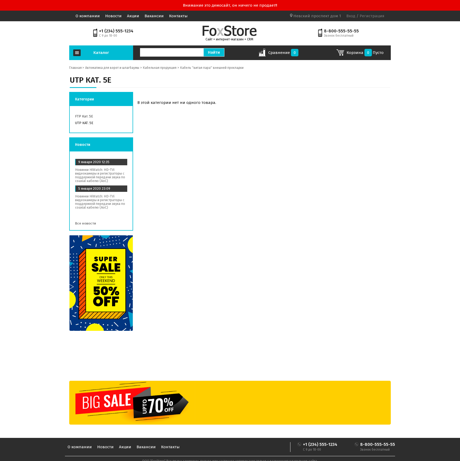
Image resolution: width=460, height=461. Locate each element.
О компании (88, 16)
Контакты (178, 16)
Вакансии (154, 16)
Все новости (86, 223)
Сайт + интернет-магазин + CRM (229, 39)
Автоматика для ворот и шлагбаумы (112, 68)
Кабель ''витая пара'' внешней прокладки (212, 68)
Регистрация (371, 16)
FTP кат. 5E (84, 116)
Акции (133, 16)
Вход (350, 16)
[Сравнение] (262, 54)
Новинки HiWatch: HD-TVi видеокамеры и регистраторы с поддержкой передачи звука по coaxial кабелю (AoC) (100, 175)
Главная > (76, 68)
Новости (113, 16)
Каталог (101, 52)
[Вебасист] (229, 31)
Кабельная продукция (159, 68)
